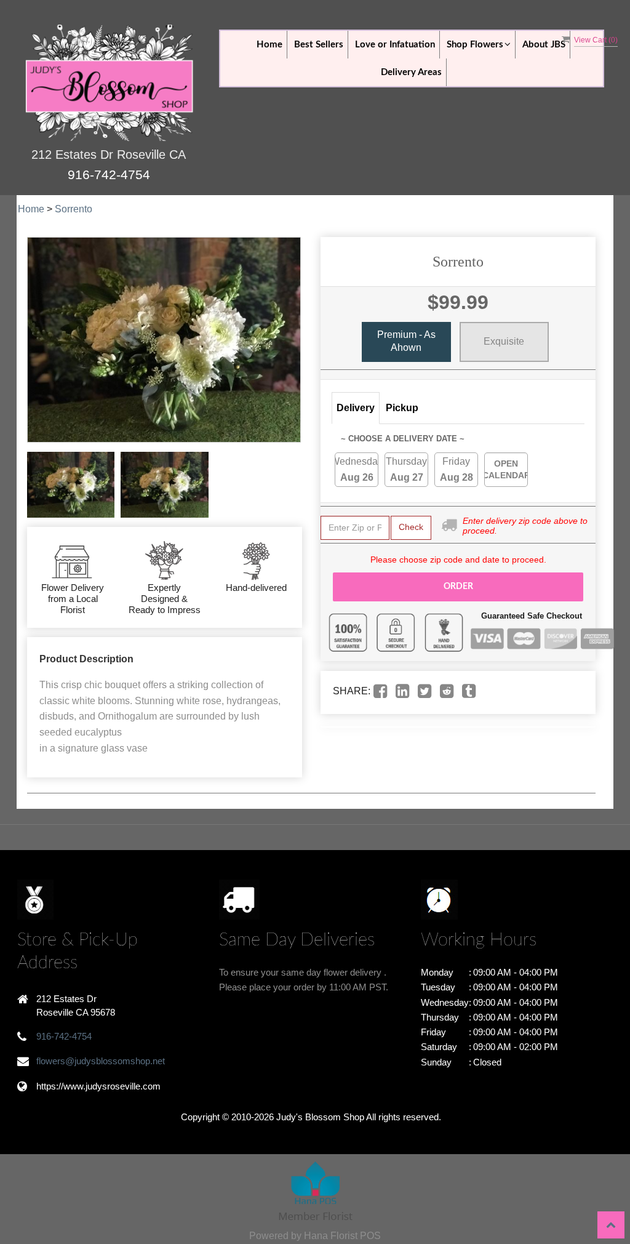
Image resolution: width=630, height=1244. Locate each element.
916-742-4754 (109, 174)
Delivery (356, 408)
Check (411, 527)
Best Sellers (318, 44)
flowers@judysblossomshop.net (100, 1061)
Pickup (402, 408)
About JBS (543, 44)
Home (269, 44)
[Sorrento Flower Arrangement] (70, 485)
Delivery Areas (411, 72)
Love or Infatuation (395, 44)
